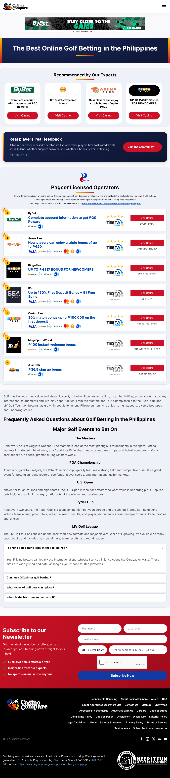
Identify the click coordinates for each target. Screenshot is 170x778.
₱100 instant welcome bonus (52, 345)
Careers (141, 710)
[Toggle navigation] (164, 6)
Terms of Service (157, 722)
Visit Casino (22, 115)
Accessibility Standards (93, 710)
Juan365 (34, 365)
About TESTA (159, 699)
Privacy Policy (134, 722)
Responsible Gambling (104, 699)
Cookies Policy (105, 716)
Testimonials (122, 728)
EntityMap (161, 704)
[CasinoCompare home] (15, 6)
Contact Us (131, 704)
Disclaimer (123, 716)
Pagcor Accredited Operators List (101, 704)
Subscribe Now (122, 675)
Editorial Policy (158, 716)
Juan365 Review (147, 373)
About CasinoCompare (134, 699)
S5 (30, 288)
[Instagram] (147, 739)
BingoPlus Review (147, 273)
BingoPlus (34, 265)
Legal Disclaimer (76, 722)
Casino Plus (35, 313)
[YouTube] (165, 739)
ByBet (32, 213)
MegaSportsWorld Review (147, 348)
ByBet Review (147, 223)
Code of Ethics (158, 710)
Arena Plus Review (147, 248)
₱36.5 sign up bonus (45, 369)
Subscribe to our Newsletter (150, 728)
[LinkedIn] (159, 739)
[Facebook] (141, 739)
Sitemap (146, 704)
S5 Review (147, 298)
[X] (153, 739)
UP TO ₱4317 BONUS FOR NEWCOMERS (61, 269)
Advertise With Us (122, 710)
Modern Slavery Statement (106, 722)
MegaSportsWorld (40, 340)
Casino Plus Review (147, 323)
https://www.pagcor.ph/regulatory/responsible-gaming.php (111, 203)
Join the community (142, 147)
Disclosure (139, 716)
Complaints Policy (81, 716)
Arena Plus (35, 238)
